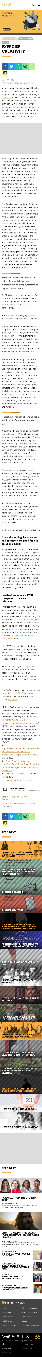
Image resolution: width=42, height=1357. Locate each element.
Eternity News (15, 1302)
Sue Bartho (8, 80)
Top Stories (6, 1312)
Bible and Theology (9, 1325)
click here (12, 699)
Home (4, 1308)
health (5, 42)
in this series (7, 97)
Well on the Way (9, 39)
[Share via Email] (25, 66)
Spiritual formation (29, 1308)
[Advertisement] (21, 138)
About (4, 1344)
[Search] (33, 5)
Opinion (25, 1321)
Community (6, 1352)
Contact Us (7, 1348)
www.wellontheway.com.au (18, 780)
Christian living (27, 1317)
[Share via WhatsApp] (18, 66)
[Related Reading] (5, 73)
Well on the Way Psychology (19, 693)
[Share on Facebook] (5, 66)
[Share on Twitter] (11, 66)
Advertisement (34, 153)
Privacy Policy (28, 1344)
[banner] (6, 5)
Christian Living (25, 39)
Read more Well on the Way (14, 797)
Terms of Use (27, 1348)
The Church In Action (30, 1312)
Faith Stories (7, 1321)
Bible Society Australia (31, 1325)
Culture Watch (7, 1317)
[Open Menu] (39, 5)
